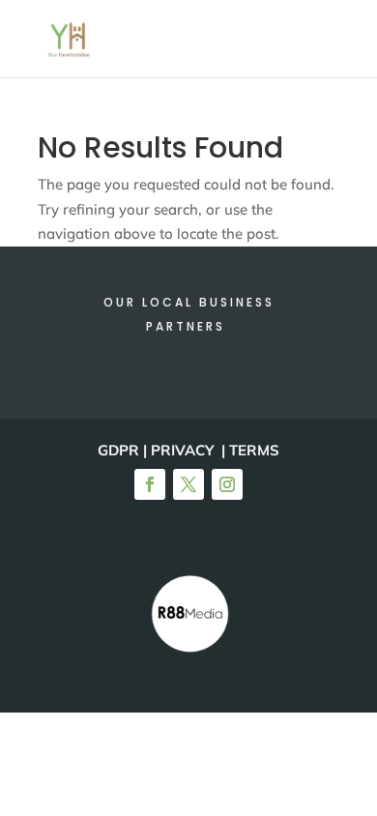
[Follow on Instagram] (227, 484)
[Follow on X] (188, 484)
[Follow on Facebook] (149, 484)
